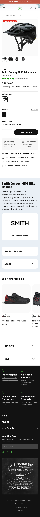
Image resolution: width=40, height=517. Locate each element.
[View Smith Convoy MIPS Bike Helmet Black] (4, 59)
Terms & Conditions (20, 507)
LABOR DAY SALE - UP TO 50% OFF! (20, 1)
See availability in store (29, 145)
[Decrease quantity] (4, 132)
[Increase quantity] (10, 132)
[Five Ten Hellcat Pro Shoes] (16, 298)
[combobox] (20, 15)
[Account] (31, 7)
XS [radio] (4, 114)
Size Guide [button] (34, 109)
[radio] (5, 99)
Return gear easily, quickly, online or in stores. (27, 382)
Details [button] (32, 157)
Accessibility (20, 510)
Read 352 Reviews (21, 78)
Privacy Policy (20, 504)
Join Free (33, 153)
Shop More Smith (20, 236)
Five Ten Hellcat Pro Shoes (14, 321)
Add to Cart (26, 132)
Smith (4, 69)
